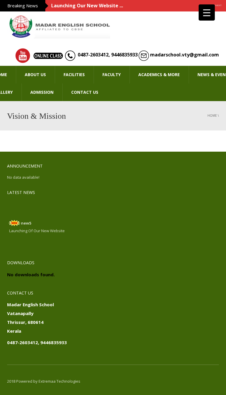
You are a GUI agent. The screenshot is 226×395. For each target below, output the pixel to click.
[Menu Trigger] (207, 12)
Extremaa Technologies (59, 381)
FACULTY (111, 74)
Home (212, 115)
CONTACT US (84, 92)
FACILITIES (74, 74)
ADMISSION (42, 92)
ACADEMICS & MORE (159, 74)
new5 (26, 222)
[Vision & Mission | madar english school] (58, 26)
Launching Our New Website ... (87, 5)
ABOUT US (35, 74)
